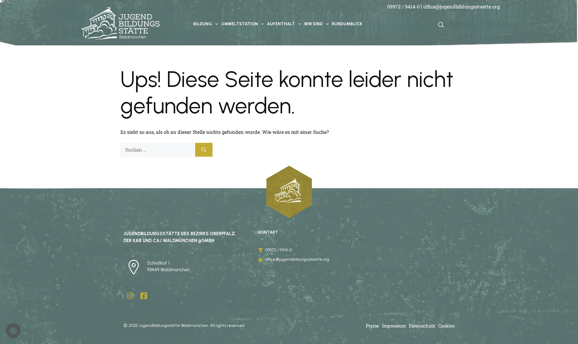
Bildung (202, 23)
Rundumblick (347, 23)
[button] (13, 331)
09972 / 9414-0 (403, 6)
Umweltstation (239, 23)
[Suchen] (204, 150)
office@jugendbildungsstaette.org (461, 6)
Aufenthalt (281, 23)
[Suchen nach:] (157, 149)
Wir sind (313, 23)
